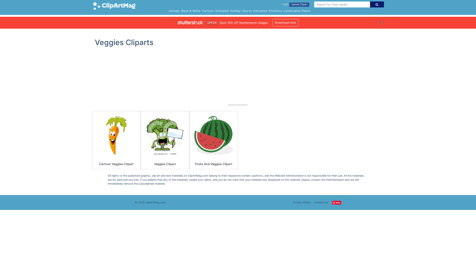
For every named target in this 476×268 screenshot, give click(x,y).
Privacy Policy (302, 202)
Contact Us (321, 202)
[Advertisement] (238, 77)
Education (260, 11)
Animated (222, 11)
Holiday (235, 11)
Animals (174, 11)
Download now (285, 22)
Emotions (275, 11)
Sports (247, 11)
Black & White (190, 11)
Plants (306, 11)
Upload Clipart (299, 4)
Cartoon (208, 11)
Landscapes (292, 11)
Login (285, 4)
